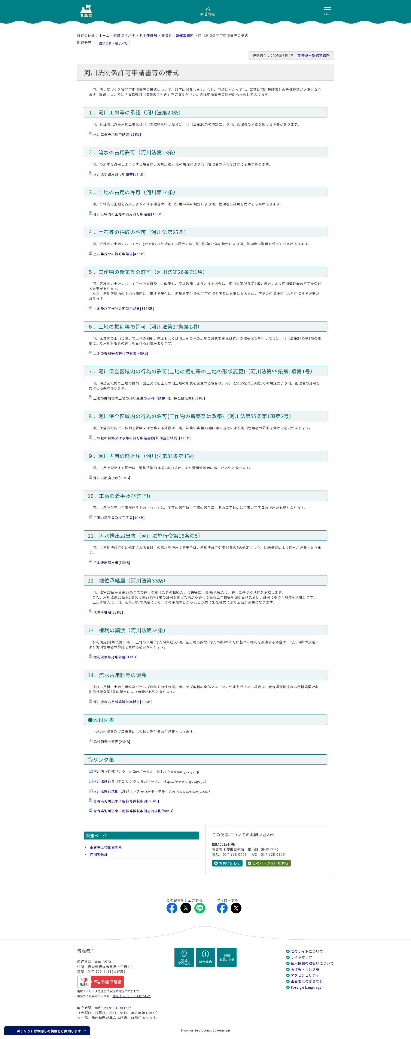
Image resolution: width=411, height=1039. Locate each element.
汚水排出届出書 (111, 562)
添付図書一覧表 (111, 741)
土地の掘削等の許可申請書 (120, 353)
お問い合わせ (230, 863)
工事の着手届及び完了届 (119, 517)
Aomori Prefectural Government (207, 1030)
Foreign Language (306, 987)
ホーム (104, 35)
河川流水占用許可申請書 (119, 174)
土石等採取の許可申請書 (119, 253)
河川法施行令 (104, 781)
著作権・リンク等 (305, 969)
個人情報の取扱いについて (312, 963)
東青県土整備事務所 (177, 35)
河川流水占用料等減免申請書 (122, 701)
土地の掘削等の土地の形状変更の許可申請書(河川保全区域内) (149, 398)
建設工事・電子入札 (113, 43)
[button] (47, 1030)
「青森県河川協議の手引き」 (147, 94)
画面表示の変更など (307, 981)
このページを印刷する (271, 863)
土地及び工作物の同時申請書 (123, 308)
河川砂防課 (99, 854)
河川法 (98, 771)
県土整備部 (148, 35)
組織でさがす (124, 35)
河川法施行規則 (106, 791)
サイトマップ (302, 957)
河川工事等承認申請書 (117, 134)
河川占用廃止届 (111, 477)
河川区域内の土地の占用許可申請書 (128, 214)
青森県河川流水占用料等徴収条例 (126, 801)
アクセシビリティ (305, 975)
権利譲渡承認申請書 (115, 657)
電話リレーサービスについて (131, 996)
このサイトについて (307, 951)
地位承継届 (108, 612)
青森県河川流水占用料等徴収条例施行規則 (133, 810)
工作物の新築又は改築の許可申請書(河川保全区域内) (142, 437)
